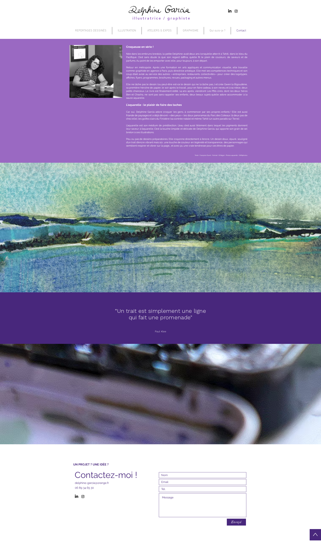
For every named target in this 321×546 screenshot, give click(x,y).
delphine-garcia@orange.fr (92, 483)
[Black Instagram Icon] (236, 11)
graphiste (179, 18)
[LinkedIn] (230, 11)
